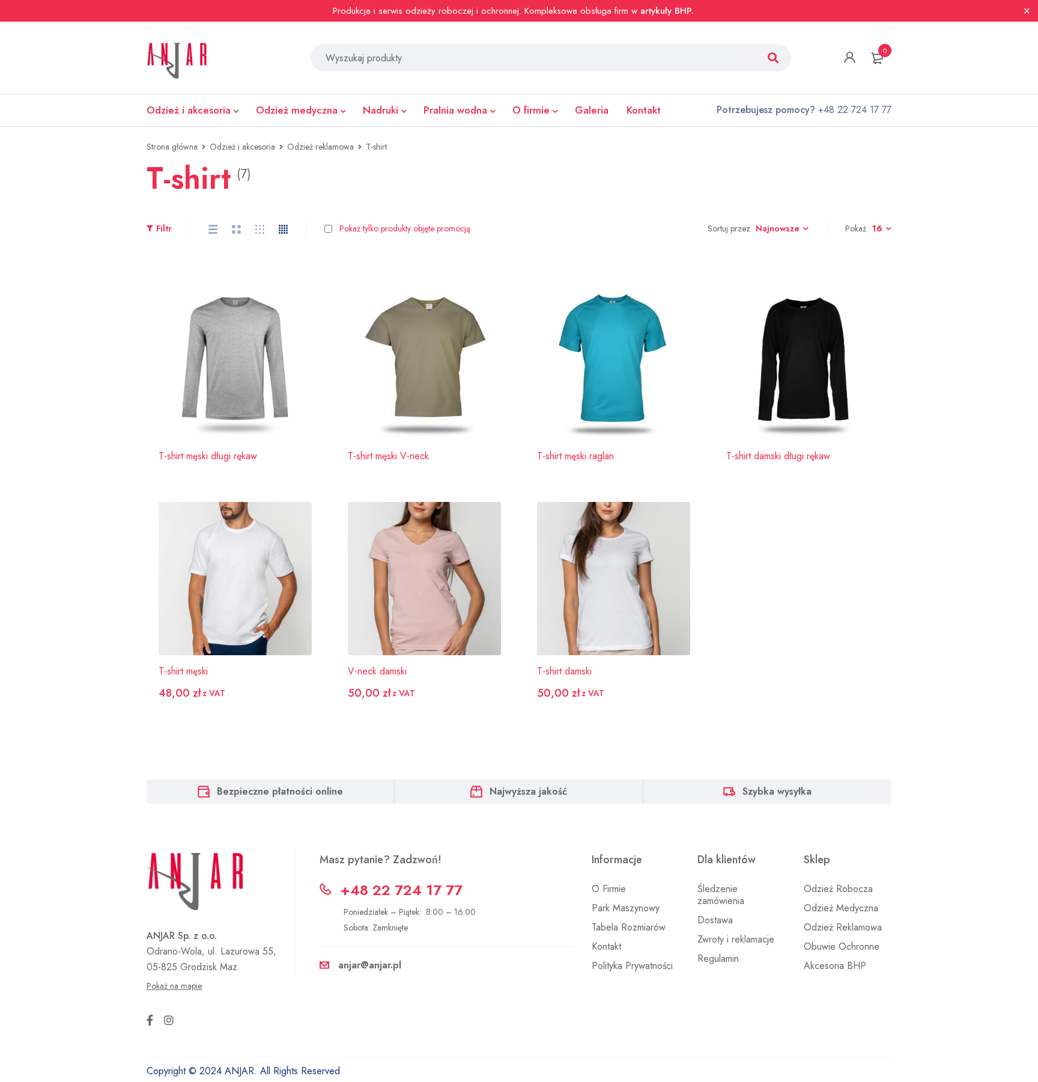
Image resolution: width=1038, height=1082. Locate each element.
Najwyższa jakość (528, 791)
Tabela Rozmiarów (629, 927)
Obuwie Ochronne (841, 946)
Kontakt (606, 946)
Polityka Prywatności (632, 966)
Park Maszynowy (626, 908)
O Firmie (609, 889)
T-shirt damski (564, 671)
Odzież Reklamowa (843, 927)
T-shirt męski (183, 671)
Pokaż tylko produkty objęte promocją (403, 228)
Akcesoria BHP (835, 966)
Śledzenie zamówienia (720, 895)
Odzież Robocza (838, 889)
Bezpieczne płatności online (280, 791)
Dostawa (715, 920)
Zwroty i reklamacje (735, 939)
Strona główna (172, 147)
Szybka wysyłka (777, 791)
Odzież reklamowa (320, 147)
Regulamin (718, 958)
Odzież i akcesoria (242, 147)
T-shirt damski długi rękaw (778, 456)
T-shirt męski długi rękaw (208, 456)
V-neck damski (377, 671)
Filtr (164, 228)
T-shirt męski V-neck (388, 456)
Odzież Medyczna (841, 908)
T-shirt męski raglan (575, 456)
